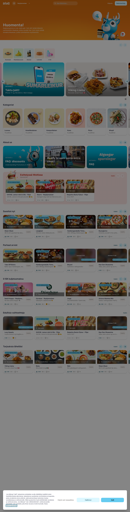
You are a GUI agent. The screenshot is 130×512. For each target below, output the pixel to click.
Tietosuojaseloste (11, 505)
